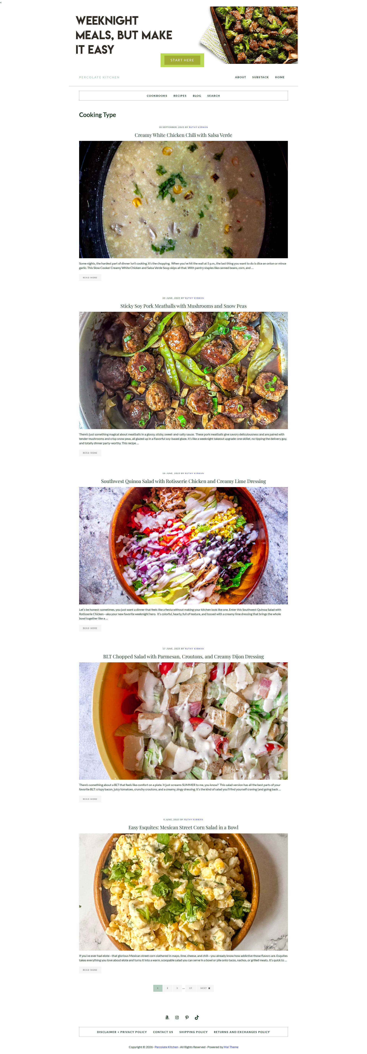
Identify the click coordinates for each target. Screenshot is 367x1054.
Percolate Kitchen (99, 77)
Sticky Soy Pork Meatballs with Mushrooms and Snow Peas (183, 306)
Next (204, 988)
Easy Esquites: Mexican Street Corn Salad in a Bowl (183, 827)
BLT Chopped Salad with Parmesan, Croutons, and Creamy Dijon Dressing (183, 656)
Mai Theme (231, 1047)
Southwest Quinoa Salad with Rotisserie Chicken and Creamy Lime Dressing (183, 481)
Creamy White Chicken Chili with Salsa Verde (183, 135)
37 (192, 988)
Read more (92, 278)
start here (182, 60)
